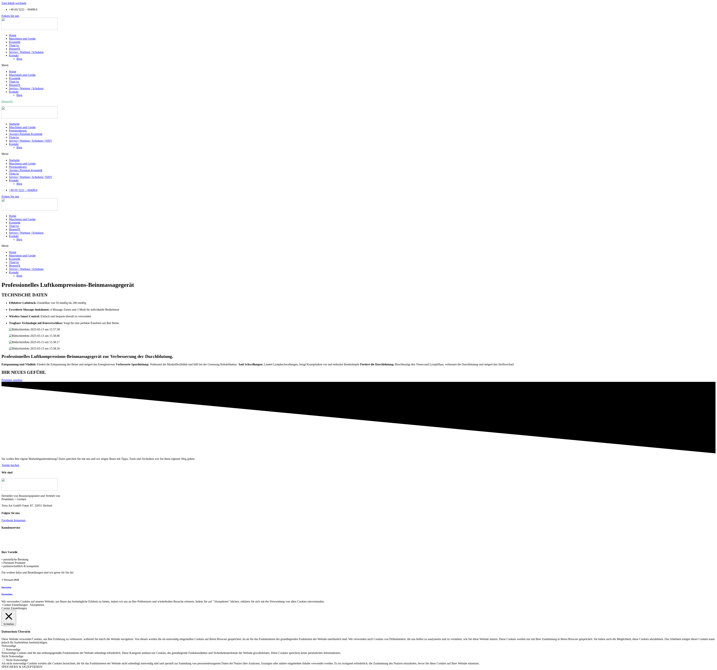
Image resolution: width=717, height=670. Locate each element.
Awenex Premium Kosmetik (25, 134)
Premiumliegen (18, 130)
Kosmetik (14, 42)
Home (12, 35)
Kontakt (13, 55)
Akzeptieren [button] (37, 604)
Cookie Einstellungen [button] (15, 604)
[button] (10, 15)
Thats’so (14, 45)
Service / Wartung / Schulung (26, 52)
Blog (19, 58)
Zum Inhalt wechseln (13, 3)
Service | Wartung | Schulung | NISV (30, 140)
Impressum (6, 587)
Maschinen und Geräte (22, 38)
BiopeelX (14, 48)
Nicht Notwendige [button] (12, 656)
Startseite (14, 123)
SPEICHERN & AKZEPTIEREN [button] (21, 666)
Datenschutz (7, 594)
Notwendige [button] (8, 645)
